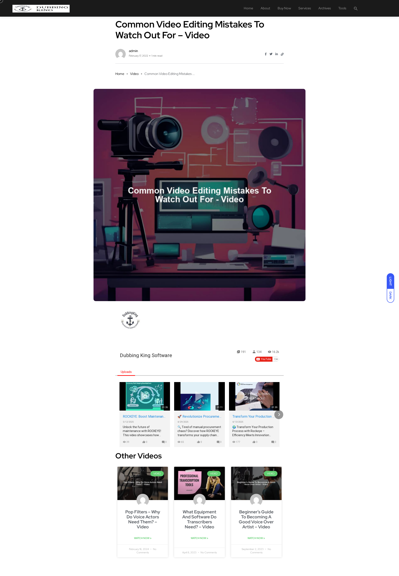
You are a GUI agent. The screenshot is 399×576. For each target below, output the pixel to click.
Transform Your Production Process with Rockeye (254, 416)
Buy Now (284, 8)
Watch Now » (142, 538)
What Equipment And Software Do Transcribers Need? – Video (199, 519)
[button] (356, 8)
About (265, 8)
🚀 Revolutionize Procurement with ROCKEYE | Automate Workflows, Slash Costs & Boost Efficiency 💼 (199, 416)
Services (304, 8)
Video (134, 74)
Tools (342, 8)
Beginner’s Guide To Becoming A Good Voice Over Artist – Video (256, 519)
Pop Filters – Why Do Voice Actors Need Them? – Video (142, 519)
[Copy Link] (282, 54)
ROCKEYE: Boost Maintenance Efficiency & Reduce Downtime (145, 416)
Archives (324, 8)
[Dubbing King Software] (130, 319)
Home (248, 8)
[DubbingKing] (41, 8)
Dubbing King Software (146, 355)
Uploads (126, 372)
